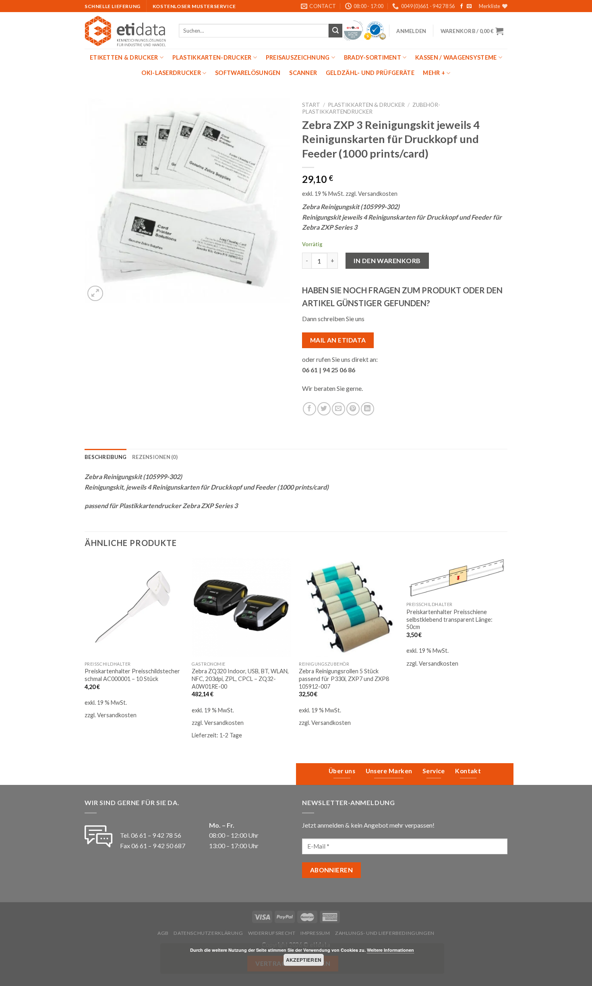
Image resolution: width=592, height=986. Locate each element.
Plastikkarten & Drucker (366, 105)
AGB (163, 933)
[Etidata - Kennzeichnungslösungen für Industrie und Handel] (126, 30)
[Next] (505, 653)
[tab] (105, 457)
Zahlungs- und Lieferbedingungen (385, 933)
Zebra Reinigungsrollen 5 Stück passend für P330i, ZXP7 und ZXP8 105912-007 (344, 678)
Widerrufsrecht (272, 933)
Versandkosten (377, 193)
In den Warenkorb (387, 260)
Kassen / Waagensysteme (456, 57)
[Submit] (335, 30)
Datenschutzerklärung (208, 933)
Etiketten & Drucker (124, 57)
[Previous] (85, 653)
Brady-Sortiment (372, 57)
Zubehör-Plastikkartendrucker (371, 108)
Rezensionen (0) (155, 457)
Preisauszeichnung (298, 57)
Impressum (315, 933)
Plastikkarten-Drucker (212, 57)
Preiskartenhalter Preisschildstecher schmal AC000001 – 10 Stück (132, 675)
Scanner (303, 72)
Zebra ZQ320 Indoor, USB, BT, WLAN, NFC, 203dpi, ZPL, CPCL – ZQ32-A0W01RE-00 (240, 678)
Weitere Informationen (390, 950)
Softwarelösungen (248, 72)
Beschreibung (105, 457)
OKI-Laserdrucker (171, 72)
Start (311, 105)
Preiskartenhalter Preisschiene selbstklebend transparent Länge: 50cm (449, 619)
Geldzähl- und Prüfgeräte (370, 72)
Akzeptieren (304, 959)
